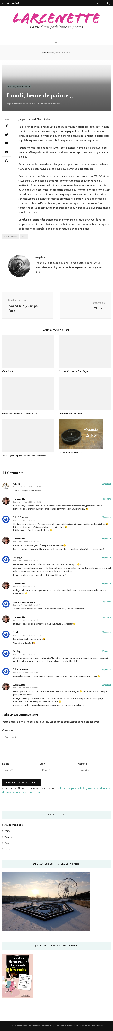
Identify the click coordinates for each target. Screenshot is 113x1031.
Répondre (106, 483)
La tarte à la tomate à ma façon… (74, 371)
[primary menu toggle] (56, 42)
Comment (8, 730)
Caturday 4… (8, 371)
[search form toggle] (108, 3)
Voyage (8, 837)
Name (6, 763)
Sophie (10, 103)
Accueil (5, 2)
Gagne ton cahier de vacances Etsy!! (19, 413)
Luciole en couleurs (24, 601)
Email (43, 763)
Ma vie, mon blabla (19, 87)
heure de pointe (10, 236)
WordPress (101, 1025)
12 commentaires (52, 103)
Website (82, 763)
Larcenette (26, 1025)
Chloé (16, 483)
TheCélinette (20, 517)
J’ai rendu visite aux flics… (71, 413)
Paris (6, 843)
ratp (23, 236)
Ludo (16, 632)
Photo (7, 830)
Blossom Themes (75, 1025)
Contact (15, 2)
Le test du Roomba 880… (71, 452)
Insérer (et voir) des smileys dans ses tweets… (25, 455)
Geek (7, 849)
